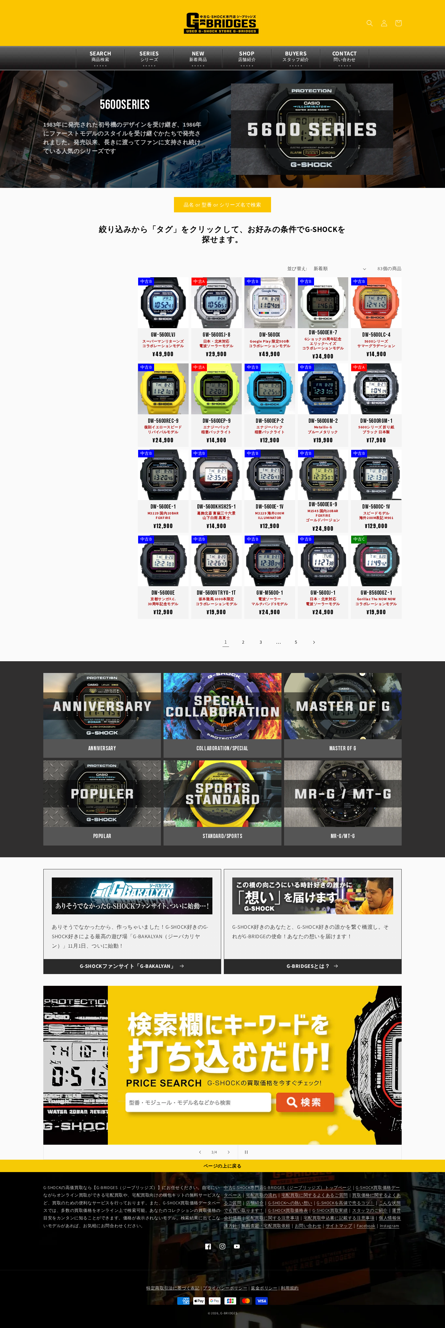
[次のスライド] (229, 1152)
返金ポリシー (264, 1288)
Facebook (366, 1226)
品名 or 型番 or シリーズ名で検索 (222, 205)
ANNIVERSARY (102, 748)
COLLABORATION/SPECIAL (222, 748)
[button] (370, 23)
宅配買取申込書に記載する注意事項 (339, 1218)
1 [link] (225, 641)
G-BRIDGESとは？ (308, 966)
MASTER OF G (342, 748)
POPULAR (102, 836)
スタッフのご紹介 (370, 1210)
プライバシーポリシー (225, 1288)
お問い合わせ (308, 1226)
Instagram (389, 1226)
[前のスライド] (200, 1152)
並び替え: (297, 268)
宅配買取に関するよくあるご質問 (314, 1195)
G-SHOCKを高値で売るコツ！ (345, 1203)
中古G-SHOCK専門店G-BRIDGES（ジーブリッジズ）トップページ (288, 1187)
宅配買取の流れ (261, 1195)
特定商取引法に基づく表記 (172, 1288)
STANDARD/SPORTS (222, 836)
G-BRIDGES (228, 1313)
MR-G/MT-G (343, 836)
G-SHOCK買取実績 (330, 1210)
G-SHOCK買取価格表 (288, 1210)
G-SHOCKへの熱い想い (290, 1203)
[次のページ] (314, 642)
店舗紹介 (255, 1203)
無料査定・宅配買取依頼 (265, 1226)
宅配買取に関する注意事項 (272, 1218)
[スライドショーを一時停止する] (245, 1152)
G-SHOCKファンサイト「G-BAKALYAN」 (128, 966)
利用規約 (289, 1288)
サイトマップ (339, 1226)
